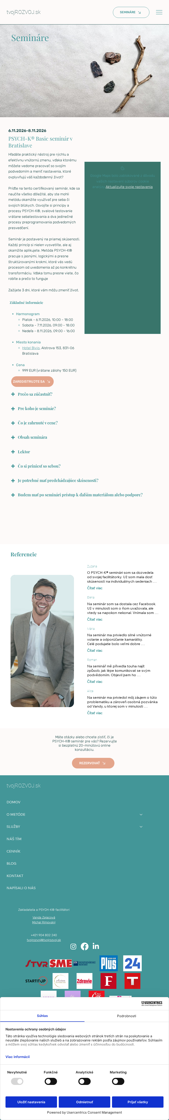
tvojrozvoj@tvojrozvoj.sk (44, 940)
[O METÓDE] (141, 814)
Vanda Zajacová (44, 917)
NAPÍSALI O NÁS (21, 888)
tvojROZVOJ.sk (23, 12)
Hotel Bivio (31, 348)
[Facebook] (84, 946)
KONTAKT (15, 875)
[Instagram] (73, 946)
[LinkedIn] (96, 946)
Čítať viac (94, 588)
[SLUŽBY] (141, 827)
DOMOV (13, 802)
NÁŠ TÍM (14, 839)
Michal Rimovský (43, 922)
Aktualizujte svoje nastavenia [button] (129, 187)
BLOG (11, 863)
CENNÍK (13, 851)
